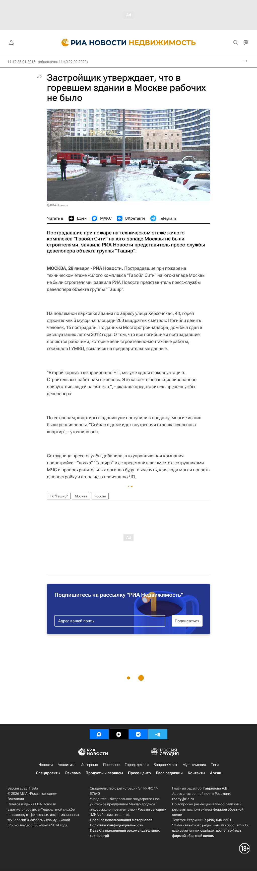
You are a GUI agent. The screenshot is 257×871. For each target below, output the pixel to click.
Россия (100, 496)
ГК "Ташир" (59, 496)
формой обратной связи (192, 836)
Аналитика (67, 764)
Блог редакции (169, 773)
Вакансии (16, 799)
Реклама (73, 773)
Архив (215, 773)
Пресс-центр (139, 773)
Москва (81, 496)
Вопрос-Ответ (165, 764)
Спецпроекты (48, 773)
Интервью (89, 764)
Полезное (111, 764)
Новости (45, 764)
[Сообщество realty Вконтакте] (138, 734)
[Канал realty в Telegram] (157, 734)
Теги (215, 764)
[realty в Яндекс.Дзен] (118, 734)
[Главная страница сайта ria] (91, 42)
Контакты (196, 773)
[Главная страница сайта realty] (128, 42)
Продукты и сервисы (104, 773)
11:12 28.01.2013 (21, 62)
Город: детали (137, 764)
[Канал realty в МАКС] (99, 734)
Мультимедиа (194, 764)
